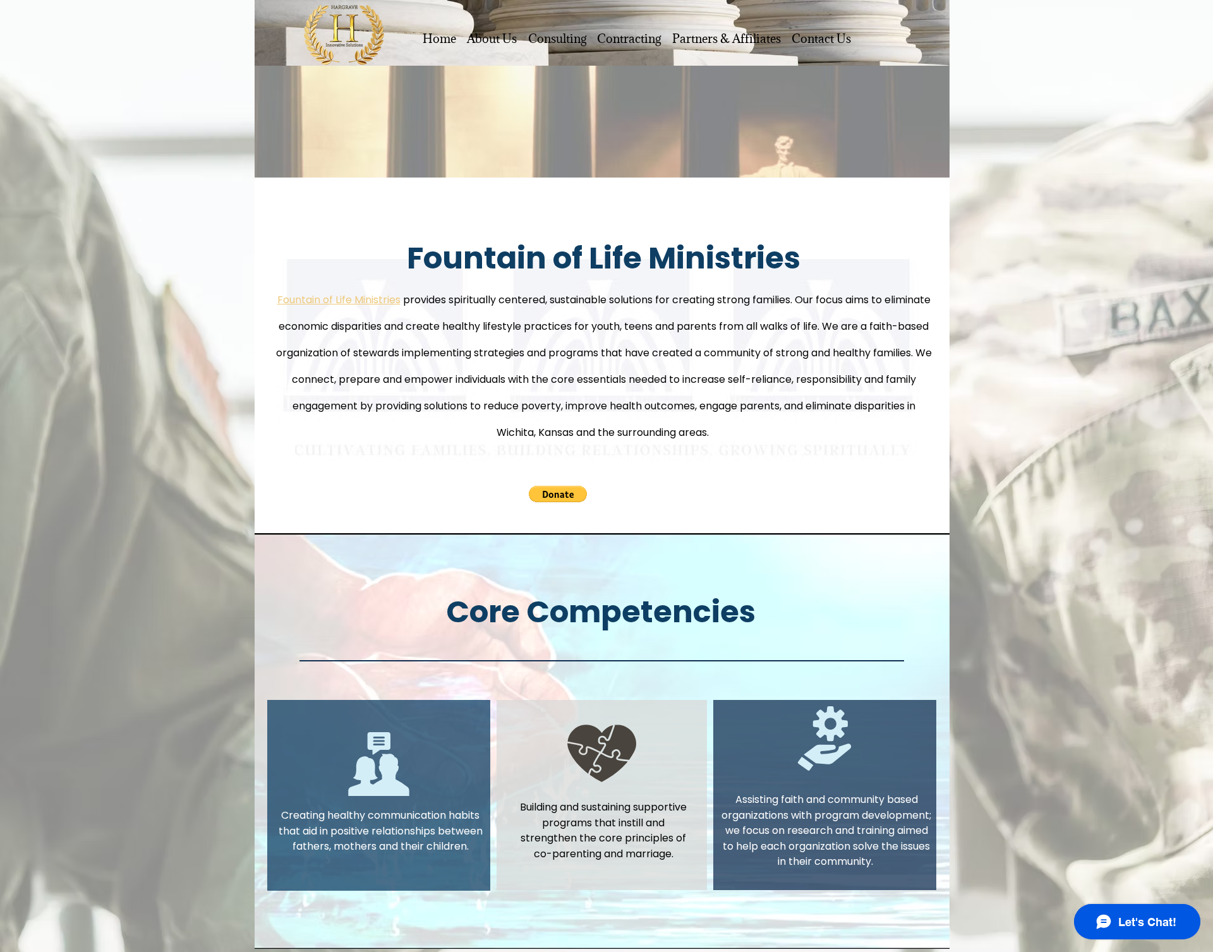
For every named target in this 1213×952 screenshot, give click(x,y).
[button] (558, 494)
